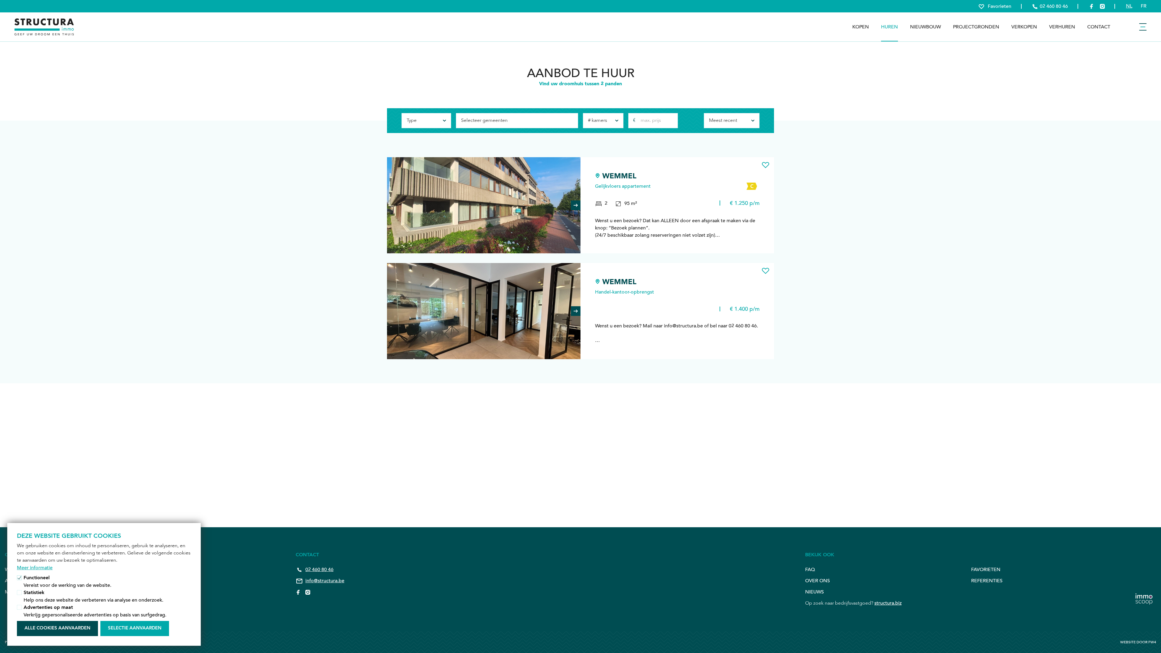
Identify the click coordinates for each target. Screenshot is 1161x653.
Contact (1098, 27)
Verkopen (1024, 27)
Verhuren (1062, 27)
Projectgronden (976, 27)
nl (1129, 6)
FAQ (810, 570)
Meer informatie (35, 568)
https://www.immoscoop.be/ (1144, 595)
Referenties (987, 581)
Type (412, 120)
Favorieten (985, 570)
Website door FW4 (1138, 642)
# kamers (597, 120)
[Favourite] (765, 165)
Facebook (298, 592)
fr (1143, 6)
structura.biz (888, 603)
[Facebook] (1091, 6)
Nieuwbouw (925, 27)
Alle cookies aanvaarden (57, 628)
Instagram (307, 592)
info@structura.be (324, 581)
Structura (44, 26)
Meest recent (723, 120)
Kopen (860, 27)
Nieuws (814, 592)
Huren (889, 27)
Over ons (817, 581)
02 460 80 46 (319, 570)
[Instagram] (1102, 6)
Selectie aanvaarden (134, 628)
